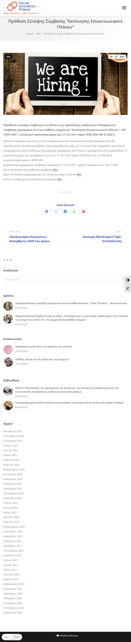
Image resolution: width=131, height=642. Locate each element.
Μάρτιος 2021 (11, 579)
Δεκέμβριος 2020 (12, 593)
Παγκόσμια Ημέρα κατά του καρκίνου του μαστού (43, 346)
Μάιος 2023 (10, 455)
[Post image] (8, 306)
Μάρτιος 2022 (11, 522)
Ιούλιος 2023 (10, 445)
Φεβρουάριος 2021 (14, 584)
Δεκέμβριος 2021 (12, 536)
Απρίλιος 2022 (11, 517)
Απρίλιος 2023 (11, 459)
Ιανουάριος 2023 (12, 474)
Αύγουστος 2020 (12, 612)
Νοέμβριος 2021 (12, 541)
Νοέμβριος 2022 (12, 483)
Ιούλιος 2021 (10, 560)
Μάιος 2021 (10, 569)
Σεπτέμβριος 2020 (13, 607)
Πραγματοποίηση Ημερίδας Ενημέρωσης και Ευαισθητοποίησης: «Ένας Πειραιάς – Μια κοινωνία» (71, 303)
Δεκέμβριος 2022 (12, 479)
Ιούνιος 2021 (10, 564)
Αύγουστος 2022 (12, 498)
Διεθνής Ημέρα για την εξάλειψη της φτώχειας (42, 359)
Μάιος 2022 (10, 512)
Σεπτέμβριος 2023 (13, 436)
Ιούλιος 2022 (10, 502)
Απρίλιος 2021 (11, 574)
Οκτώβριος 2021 (12, 545)
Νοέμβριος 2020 (12, 598)
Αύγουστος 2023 (12, 440)
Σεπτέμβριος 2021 (13, 550)
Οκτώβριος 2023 (12, 431)
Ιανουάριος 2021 (12, 588)
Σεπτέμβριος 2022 (13, 493)
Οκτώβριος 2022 (12, 488)
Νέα (8, 57)
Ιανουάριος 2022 (12, 531)
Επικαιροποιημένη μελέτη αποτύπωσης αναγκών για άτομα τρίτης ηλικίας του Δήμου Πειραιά (69, 402)
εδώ (55, 169)
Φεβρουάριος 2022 (14, 526)
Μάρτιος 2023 (11, 464)
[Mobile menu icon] (124, 7)
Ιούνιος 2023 (10, 450)
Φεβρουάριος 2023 (14, 469)
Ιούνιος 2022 (10, 507)
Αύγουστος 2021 (12, 555)
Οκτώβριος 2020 (12, 603)
